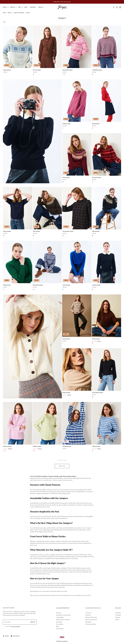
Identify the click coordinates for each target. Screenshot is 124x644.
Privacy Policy (60, 629)
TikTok (117, 619)
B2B (57, 626)
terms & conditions (15, 626)
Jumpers (28, 12)
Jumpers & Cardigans (19, 12)
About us (40, 7)
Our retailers (59, 624)
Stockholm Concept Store (63, 615)
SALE (25, 7)
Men (19, 7)
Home (4, 12)
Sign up (33, 622)
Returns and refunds (91, 619)
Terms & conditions (90, 624)
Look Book (33, 7)
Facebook (118, 615)
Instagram (118, 613)
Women (12, 7)
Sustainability (60, 617)
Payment (88, 615)
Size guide (59, 622)
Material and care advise (63, 619)
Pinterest (117, 617)
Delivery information (91, 617)
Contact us (88, 613)
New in (5, 7)
